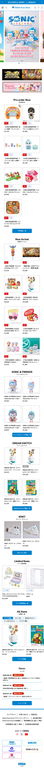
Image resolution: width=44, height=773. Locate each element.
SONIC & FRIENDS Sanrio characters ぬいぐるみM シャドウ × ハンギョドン (12, 426)
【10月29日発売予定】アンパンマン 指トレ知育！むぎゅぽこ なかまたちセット (12, 159)
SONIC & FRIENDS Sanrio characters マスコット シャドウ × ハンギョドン (31, 426)
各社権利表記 (37, 718)
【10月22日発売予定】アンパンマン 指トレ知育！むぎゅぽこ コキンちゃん (31, 159)
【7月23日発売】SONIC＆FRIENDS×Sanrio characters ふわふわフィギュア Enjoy (12, 361)
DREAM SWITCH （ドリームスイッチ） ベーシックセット (12, 469)
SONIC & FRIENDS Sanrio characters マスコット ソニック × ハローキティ (31, 397)
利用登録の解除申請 (32, 724)
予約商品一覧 (22, 231)
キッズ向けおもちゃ (9, 621)
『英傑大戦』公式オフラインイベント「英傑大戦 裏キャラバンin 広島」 (31, 267)
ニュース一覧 (22, 703)
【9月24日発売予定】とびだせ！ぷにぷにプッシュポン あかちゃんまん (31, 191)
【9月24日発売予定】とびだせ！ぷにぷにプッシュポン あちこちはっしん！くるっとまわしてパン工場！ (12, 191)
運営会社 (34, 714)
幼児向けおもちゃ (30, 618)
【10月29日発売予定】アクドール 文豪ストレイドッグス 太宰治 (31, 128)
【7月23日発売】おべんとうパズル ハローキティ (31, 330)
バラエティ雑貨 (23, 621)
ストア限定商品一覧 (22, 603)
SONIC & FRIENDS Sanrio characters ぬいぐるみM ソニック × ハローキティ (12, 397)
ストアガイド (11, 714)
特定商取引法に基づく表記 (33, 721)
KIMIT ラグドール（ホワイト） (31, 542)
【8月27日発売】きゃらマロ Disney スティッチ (12, 267)
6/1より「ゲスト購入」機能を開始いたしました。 (22, 2)
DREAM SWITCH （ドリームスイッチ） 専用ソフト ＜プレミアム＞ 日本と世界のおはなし (31, 500)
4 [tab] (23, 63)
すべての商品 (22, 659)
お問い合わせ (23, 714)
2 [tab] (20, 63)
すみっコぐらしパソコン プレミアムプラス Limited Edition (13, 595)
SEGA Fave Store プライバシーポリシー (16, 718)
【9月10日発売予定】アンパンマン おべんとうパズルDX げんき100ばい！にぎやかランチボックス (12, 223)
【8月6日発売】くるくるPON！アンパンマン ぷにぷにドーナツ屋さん (12, 298)
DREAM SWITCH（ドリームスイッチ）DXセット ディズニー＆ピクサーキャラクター (31, 471)
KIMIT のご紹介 (22, 553)
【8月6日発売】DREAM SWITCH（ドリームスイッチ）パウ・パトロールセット (31, 298)
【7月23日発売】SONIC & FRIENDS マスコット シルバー (31, 361)
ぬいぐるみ (18, 618)
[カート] (42, 7)
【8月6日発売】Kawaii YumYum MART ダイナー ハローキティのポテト (12, 330)
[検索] (6, 7)
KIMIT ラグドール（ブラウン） (12, 544)
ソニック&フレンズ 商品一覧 (22, 435)
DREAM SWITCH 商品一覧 (22, 508)
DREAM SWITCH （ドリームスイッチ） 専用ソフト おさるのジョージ (12, 500)
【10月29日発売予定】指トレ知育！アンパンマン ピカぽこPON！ (12, 128)
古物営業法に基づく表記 (13, 724)
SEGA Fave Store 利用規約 (11, 721)
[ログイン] (35, 7)
